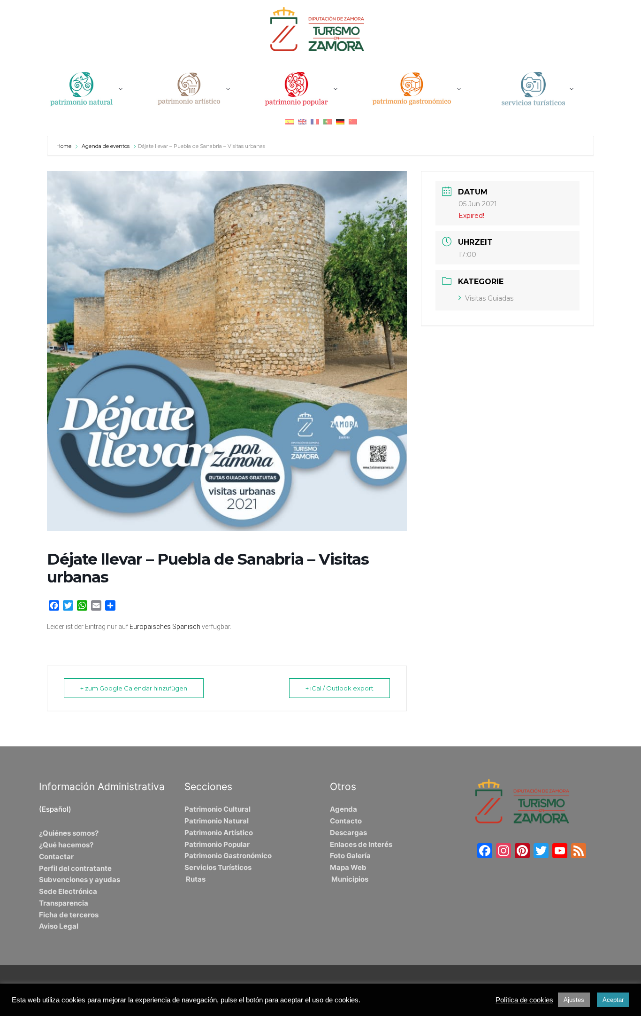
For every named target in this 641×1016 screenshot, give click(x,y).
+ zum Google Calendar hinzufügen (133, 688)
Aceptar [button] (613, 999)
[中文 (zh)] (353, 121)
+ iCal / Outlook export (339, 688)
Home (64, 146)
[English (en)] (302, 121)
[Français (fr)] (315, 121)
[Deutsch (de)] (340, 121)
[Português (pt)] (327, 121)
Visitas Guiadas (489, 298)
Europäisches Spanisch (165, 626)
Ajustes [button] (574, 999)
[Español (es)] (289, 121)
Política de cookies (524, 1000)
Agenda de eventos (106, 146)
